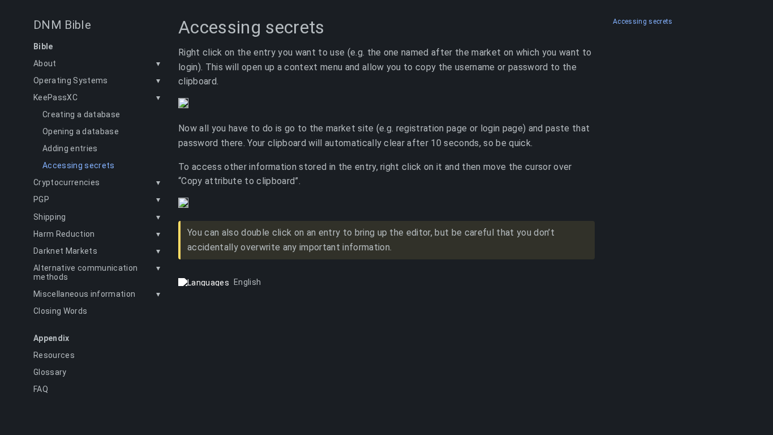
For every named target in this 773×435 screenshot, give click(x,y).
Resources (54, 355)
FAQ (40, 389)
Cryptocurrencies (66, 182)
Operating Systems (70, 80)
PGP (41, 199)
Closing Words (60, 310)
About (45, 63)
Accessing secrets (78, 165)
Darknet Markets (65, 250)
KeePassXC (55, 97)
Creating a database (81, 114)
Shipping (49, 216)
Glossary (50, 372)
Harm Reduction (64, 233)
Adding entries (70, 148)
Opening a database (80, 131)
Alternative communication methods (85, 272)
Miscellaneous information (84, 293)
